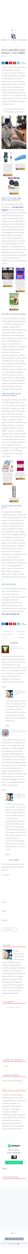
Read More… (14, 993)
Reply (4, 687)
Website (5, 920)
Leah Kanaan (18, 691)
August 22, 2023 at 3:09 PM (18, 731)
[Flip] (14, 63)
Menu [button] (15, 30)
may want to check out (10, 614)
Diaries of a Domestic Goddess (14, 37)
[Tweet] (6, 63)
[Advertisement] (14, 14)
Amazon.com (7, 1126)
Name (4, 902)
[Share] (3, 63)
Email (4, 911)
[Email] (18, 63)
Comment (6, 875)
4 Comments (17, 46)
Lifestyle (4, 56)
